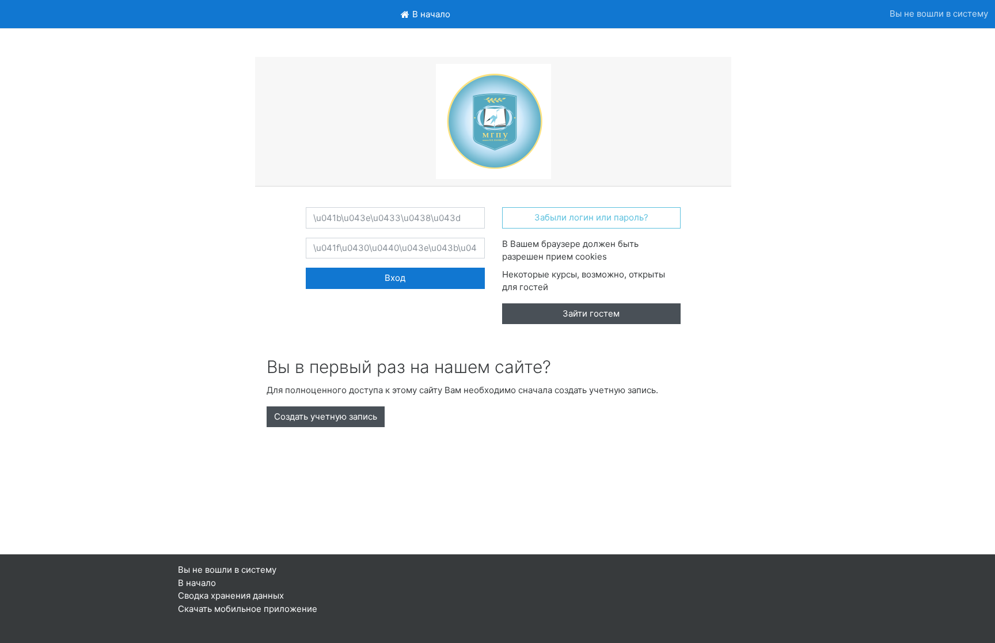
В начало (197, 582)
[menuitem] (425, 14)
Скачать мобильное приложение (247, 608)
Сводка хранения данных (231, 595)
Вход (395, 277)
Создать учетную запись (325, 416)
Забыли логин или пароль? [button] (591, 217)
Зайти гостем (591, 313)
